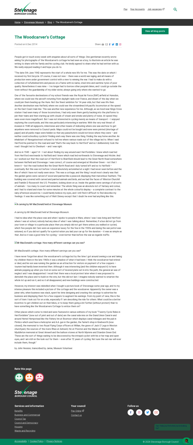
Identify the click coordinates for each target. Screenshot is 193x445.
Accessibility (21, 441)
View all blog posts (155, 31)
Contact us (76, 415)
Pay (125, 9)
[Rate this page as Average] (29, 377)
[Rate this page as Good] (19, 377)
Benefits (19, 411)
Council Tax (20, 419)
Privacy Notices (54, 441)
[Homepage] (25, 8)
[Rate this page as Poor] (39, 377)
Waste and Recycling (25, 430)
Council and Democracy (26, 422)
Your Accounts (137, 9)
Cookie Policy (37, 441)
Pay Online (77, 411)
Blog (49, 22)
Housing (18, 426)
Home (17, 22)
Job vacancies (156, 9)
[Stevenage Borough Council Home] (26, 390)
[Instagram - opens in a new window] (120, 44)
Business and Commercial (27, 415)
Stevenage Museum (34, 22)
